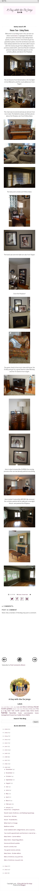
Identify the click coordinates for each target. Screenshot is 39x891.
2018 (5, 757)
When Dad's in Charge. (11, 823)
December (9, 769)
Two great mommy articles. (12, 850)
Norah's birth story (17, 709)
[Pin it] (27, 599)
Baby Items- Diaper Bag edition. (13, 840)
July (7, 786)
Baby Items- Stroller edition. (12, 853)
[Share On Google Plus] (22, 599)
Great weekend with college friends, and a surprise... (19, 830)
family (4, 713)
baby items (30, 711)
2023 (6, 739)
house (20, 594)
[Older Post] (34, 661)
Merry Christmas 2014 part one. (13, 860)
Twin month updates (19, 711)
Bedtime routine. (9, 826)
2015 (5, 767)
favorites (12, 713)
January (8, 807)
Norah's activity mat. (10, 846)
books (37, 711)
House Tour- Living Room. (12, 809)
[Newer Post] (4, 661)
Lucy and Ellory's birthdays (25, 707)
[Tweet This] (12, 599)
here (15, 36)
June (7, 790)
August (8, 783)
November (9, 773)
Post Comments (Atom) (17, 665)
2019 (5, 753)
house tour (25, 594)
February (8, 804)
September (9, 780)
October (8, 776)
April (7, 797)
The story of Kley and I (29, 709)
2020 (6, 750)
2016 (5, 764)
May (7, 793)
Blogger (23, 885)
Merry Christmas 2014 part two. (13, 856)
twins (28, 715)
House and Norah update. (12, 843)
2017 (5, 760)
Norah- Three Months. (11, 819)
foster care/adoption (25, 713)
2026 (6, 729)
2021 (5, 746)
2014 (5, 866)
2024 (6, 736)
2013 (5, 869)
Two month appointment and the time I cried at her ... (20, 833)
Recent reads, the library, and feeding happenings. (19, 813)
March (8, 800)
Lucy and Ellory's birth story (8, 707)
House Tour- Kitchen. (10, 816)
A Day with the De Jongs (24, 883)
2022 (6, 743)
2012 (5, 873)
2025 (5, 732)
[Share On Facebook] (17, 599)
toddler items (21, 715)
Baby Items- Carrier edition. (12, 836)
